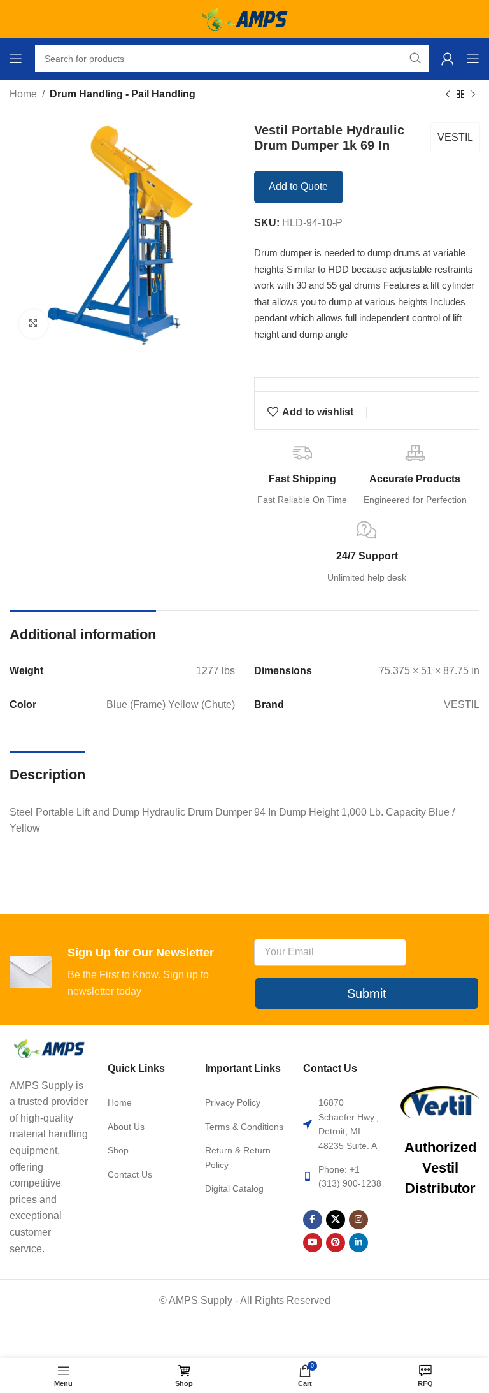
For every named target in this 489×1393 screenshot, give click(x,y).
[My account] (447, 58)
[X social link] (335, 1219)
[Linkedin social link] (358, 1242)
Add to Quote (298, 186)
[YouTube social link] (312, 1242)
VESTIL (455, 137)
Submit (366, 993)
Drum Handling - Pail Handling (122, 94)
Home (23, 94)
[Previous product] (447, 95)
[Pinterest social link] (335, 1242)
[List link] (147, 1102)
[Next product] (473, 95)
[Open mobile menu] (16, 58)
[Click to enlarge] (33, 324)
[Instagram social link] (358, 1219)
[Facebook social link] (312, 1219)
